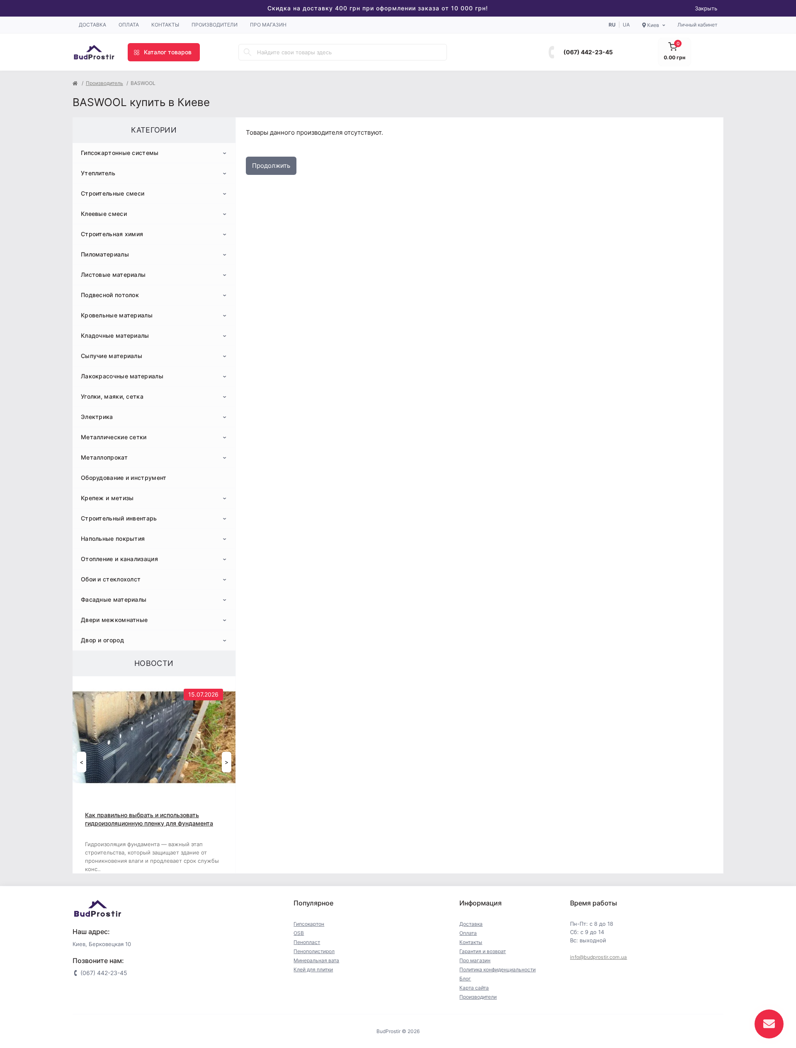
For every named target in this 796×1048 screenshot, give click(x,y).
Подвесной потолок (110, 294)
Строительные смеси (112, 193)
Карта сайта (474, 988)
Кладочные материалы (115, 335)
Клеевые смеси (104, 213)
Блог (465, 978)
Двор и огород (102, 640)
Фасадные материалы (113, 599)
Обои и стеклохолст (111, 579)
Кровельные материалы (117, 315)
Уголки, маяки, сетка (112, 396)
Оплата (129, 25)
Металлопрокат (104, 457)
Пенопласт (307, 942)
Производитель (104, 83)
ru (612, 25)
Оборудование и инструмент (124, 477)
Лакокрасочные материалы (122, 376)
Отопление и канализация (119, 558)
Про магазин (268, 25)
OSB (299, 933)
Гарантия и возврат (482, 951)
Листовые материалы (113, 274)
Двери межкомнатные (114, 619)
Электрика (97, 416)
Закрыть (706, 8)
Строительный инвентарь (119, 518)
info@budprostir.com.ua (598, 957)
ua (626, 25)
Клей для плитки (313, 969)
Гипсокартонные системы (120, 152)
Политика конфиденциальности (497, 969)
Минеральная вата (316, 960)
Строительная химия (112, 233)
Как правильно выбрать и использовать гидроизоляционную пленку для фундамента (149, 819)
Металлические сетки (114, 436)
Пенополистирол (314, 951)
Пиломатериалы (105, 254)
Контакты (165, 25)
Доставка (92, 25)
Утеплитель (98, 173)
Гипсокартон (309, 924)
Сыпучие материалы (111, 355)
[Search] (247, 52)
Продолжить (271, 165)
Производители (215, 25)
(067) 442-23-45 (588, 52)
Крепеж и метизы (107, 497)
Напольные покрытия (113, 538)
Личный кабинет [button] (697, 25)
